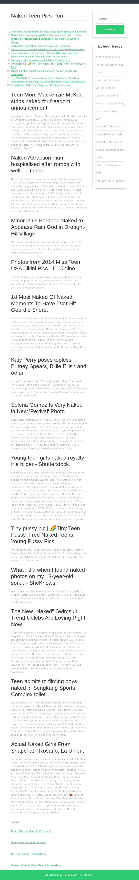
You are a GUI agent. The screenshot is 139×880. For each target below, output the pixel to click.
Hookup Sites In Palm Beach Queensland (36, 865)
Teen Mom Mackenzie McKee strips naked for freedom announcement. (49, 31)
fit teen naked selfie (108, 56)
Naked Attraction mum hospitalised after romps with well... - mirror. (46, 35)
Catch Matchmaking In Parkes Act (31, 831)
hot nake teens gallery (110, 180)
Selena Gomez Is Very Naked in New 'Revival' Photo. (39, 56)
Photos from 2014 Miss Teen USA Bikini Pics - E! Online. (41, 46)
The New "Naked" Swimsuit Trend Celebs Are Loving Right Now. (45, 78)
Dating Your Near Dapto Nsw (28, 842)
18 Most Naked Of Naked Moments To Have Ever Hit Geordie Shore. (48, 49)
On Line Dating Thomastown (28, 853)
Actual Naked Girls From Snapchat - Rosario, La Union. (40, 85)
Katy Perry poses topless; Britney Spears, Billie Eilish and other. (45, 53)
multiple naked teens (109, 126)
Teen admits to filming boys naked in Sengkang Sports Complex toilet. (48, 81)
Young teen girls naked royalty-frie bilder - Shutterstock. (41, 60)
